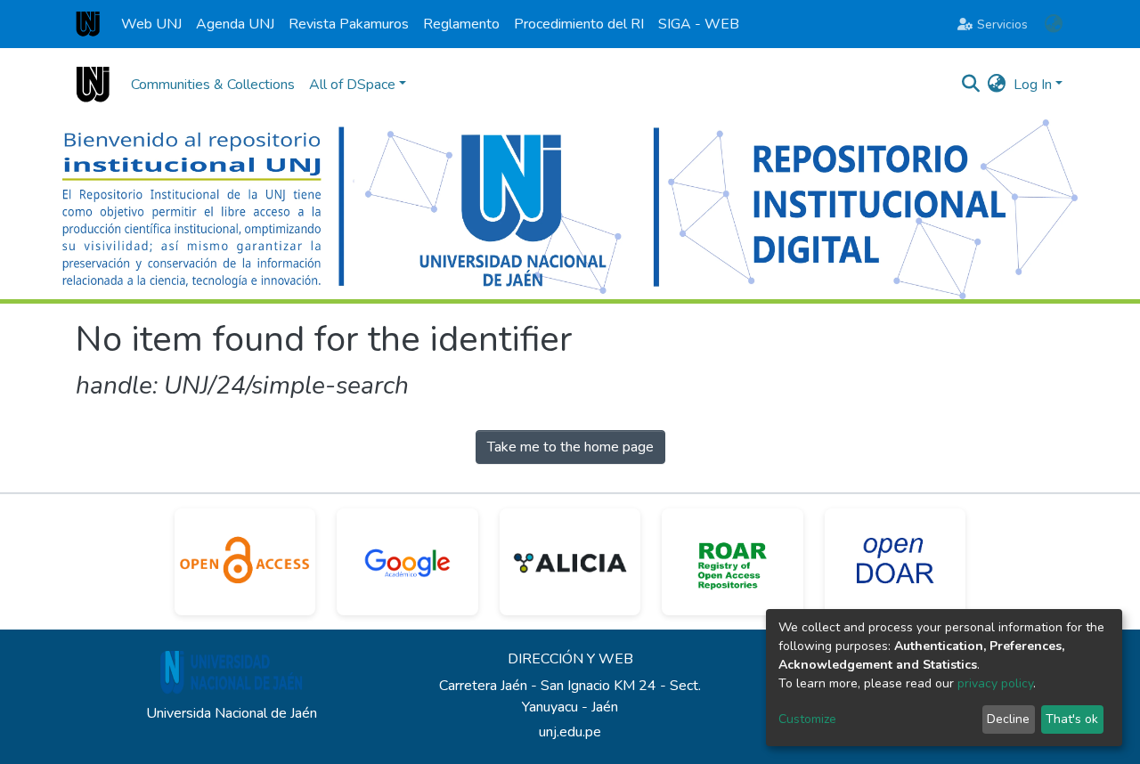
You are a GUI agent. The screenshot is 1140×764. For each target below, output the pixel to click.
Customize (807, 719)
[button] (1053, 24)
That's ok (1072, 719)
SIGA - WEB (698, 24)
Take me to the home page (570, 447)
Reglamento (461, 24)
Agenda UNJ (235, 24)
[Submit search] (971, 84)
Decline (1008, 719)
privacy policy (995, 683)
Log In (1033, 84)
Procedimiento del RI (579, 24)
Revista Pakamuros (349, 24)
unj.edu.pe (570, 732)
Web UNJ (151, 24)
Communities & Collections (213, 84)
